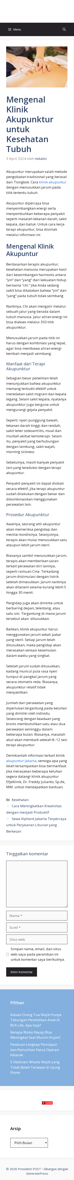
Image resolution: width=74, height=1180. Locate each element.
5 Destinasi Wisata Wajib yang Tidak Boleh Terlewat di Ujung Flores (35, 1067)
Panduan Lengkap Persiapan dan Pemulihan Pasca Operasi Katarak (34, 1049)
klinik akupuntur (52, 182)
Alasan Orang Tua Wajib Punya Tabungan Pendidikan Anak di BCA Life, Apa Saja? (35, 1020)
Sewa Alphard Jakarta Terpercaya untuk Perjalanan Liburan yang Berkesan (36, 825)
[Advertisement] (37, 1143)
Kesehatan (20, 799)
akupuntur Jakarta (21, 760)
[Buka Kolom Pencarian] (64, 29)
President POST (37, 11)
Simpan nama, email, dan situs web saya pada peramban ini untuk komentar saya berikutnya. (38, 954)
